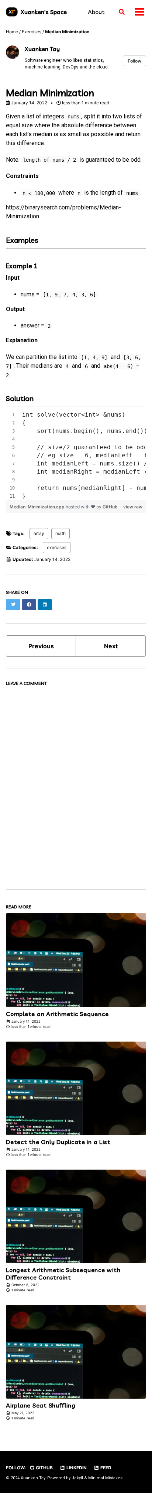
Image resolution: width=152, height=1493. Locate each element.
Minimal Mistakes (105, 1478)
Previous (41, 646)
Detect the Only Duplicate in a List (58, 1142)
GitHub (110, 507)
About (96, 12)
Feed (105, 1467)
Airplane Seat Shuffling (40, 1405)
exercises (56, 547)
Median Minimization (50, 92)
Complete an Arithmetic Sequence (57, 1014)
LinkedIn (76, 1467)
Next (111, 646)
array (39, 533)
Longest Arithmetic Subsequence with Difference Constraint (63, 1273)
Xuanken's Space (44, 12)
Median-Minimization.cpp (38, 507)
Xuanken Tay (42, 49)
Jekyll (77, 1478)
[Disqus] (76, 782)
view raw (132, 507)
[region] (76, 455)
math (60, 533)
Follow (134, 61)
